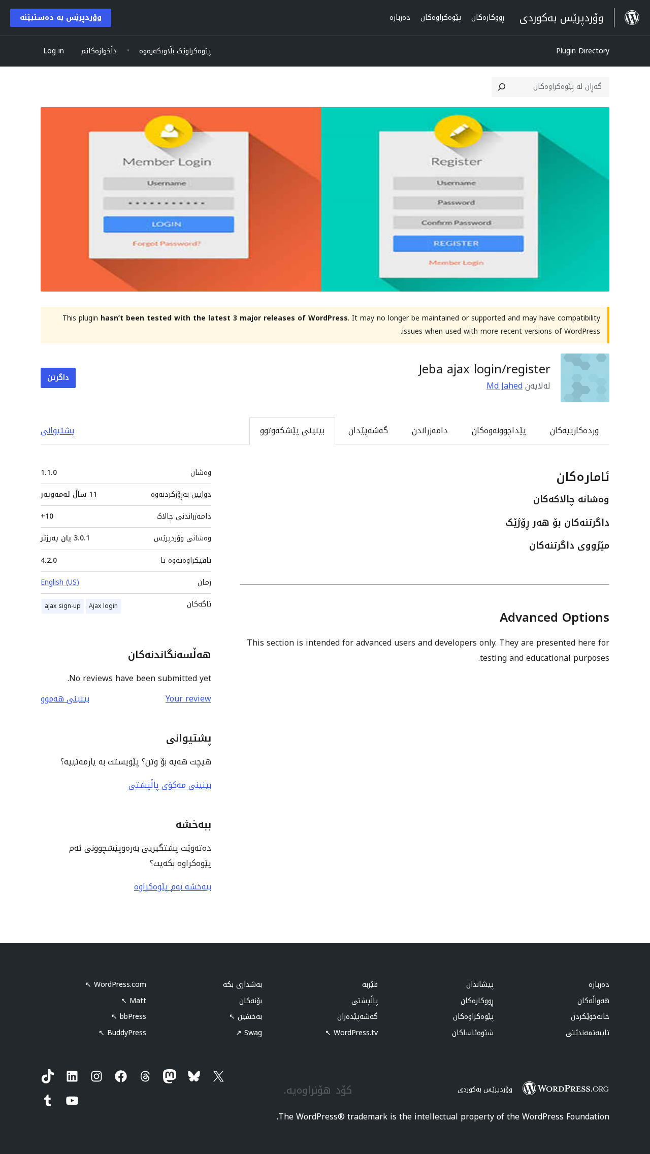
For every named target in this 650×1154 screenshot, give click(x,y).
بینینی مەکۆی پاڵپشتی (169, 785)
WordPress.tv (351, 1033)
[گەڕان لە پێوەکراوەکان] (502, 87)
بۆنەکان (250, 1001)
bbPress (128, 1016)
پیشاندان (480, 984)
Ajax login (103, 606)
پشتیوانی (58, 430)
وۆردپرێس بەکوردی (485, 1089)
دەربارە (599, 984)
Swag (249, 1033)
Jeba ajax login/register (484, 369)
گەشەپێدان (368, 430)
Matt (133, 1001)
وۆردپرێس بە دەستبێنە (61, 17)
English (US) (60, 582)
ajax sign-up (63, 606)
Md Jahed (504, 386)
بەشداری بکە (242, 984)
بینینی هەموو (65, 699)
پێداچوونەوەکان (499, 430)
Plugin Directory (582, 51)
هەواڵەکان (593, 1001)
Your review (188, 699)
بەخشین (245, 1016)
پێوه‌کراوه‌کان (473, 1016)
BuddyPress (122, 1033)
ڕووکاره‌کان (477, 1001)
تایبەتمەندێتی (587, 1033)
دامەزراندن (430, 430)
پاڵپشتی (364, 1001)
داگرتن (58, 377)
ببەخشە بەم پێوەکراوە (172, 886)
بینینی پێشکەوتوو (292, 430)
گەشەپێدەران (357, 1016)
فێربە (370, 984)
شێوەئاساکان (473, 1033)
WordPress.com (115, 984)
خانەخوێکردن (590, 1016)
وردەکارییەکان (574, 430)
